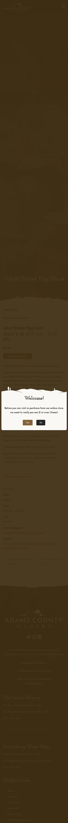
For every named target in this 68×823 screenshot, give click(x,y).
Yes (27, 422)
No (41, 422)
